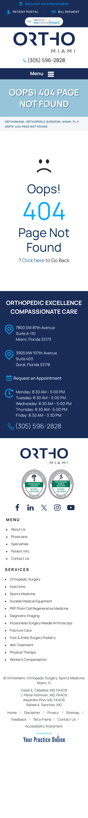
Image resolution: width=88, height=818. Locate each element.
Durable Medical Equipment (31, 601)
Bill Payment (68, 12)
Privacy (53, 712)
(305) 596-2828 (46, 60)
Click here (33, 260)
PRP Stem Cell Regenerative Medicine (39, 608)
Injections (17, 586)
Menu (37, 73)
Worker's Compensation (28, 659)
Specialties (19, 544)
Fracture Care (21, 630)
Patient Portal (26, 12)
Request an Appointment (47, 4)
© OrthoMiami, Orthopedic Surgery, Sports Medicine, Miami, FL (44, 680)
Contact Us (20, 558)
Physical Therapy (23, 652)
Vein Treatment (21, 645)
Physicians (19, 536)
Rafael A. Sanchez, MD (44, 704)
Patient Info (20, 551)
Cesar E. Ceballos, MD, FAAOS (44, 690)
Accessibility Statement (44, 726)
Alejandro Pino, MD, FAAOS (44, 700)
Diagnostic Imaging (24, 615)
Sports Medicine (22, 593)
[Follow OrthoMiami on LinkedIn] (30, 508)
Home (12, 712)
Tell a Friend (42, 719)
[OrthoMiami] (44, 42)
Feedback (18, 719)
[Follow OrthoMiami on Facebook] (17, 508)
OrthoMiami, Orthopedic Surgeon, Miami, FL (40, 121)
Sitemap (72, 712)
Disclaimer (32, 712)
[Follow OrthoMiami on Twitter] (44, 508)
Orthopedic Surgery (25, 579)
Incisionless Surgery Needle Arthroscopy (41, 623)
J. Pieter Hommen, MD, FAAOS (44, 695)
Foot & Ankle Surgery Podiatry (33, 637)
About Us (18, 529)
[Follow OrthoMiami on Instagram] (57, 508)
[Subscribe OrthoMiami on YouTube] (71, 508)
